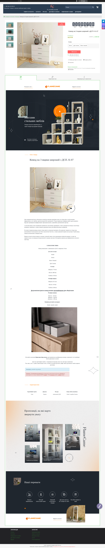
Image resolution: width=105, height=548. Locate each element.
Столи (33, 537)
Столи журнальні (36, 539)
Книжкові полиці (35, 535)
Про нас (45, 11)
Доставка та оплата (54, 11)
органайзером (58, 290)
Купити (75, 51)
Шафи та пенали (36, 534)
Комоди (17, 16)
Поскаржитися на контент (58, 546)
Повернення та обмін (67, 11)
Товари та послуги (29, 11)
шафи (61, 363)
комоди (35, 238)
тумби (35, 363)
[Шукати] (93, 7)
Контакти (38, 11)
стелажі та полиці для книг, (53, 363)
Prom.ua (59, 545)
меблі (28, 357)
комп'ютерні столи (41, 363)
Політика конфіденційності (69, 546)
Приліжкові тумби (36, 532)
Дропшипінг (78, 11)
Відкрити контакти (76, 86)
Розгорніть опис (28, 86)
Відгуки (12, 539)
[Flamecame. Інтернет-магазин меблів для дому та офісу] (52, 7)
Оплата (12, 532)
